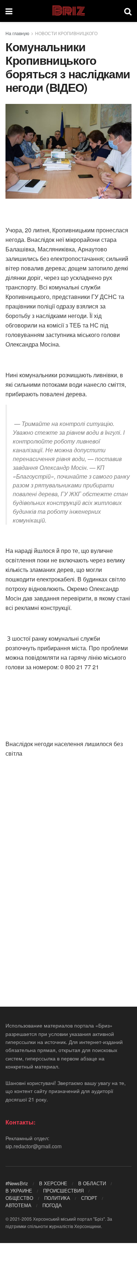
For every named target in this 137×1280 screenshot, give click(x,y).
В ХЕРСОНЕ (53, 1183)
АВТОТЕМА (18, 1205)
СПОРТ (89, 1197)
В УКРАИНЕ (18, 1190)
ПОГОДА (52, 1205)
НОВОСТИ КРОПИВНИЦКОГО (66, 33)
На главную (17, 33)
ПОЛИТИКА (57, 1197)
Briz (68, 11)
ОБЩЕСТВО (19, 1197)
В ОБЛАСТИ (92, 1183)
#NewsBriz (16, 1183)
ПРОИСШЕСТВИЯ (63, 1190)
